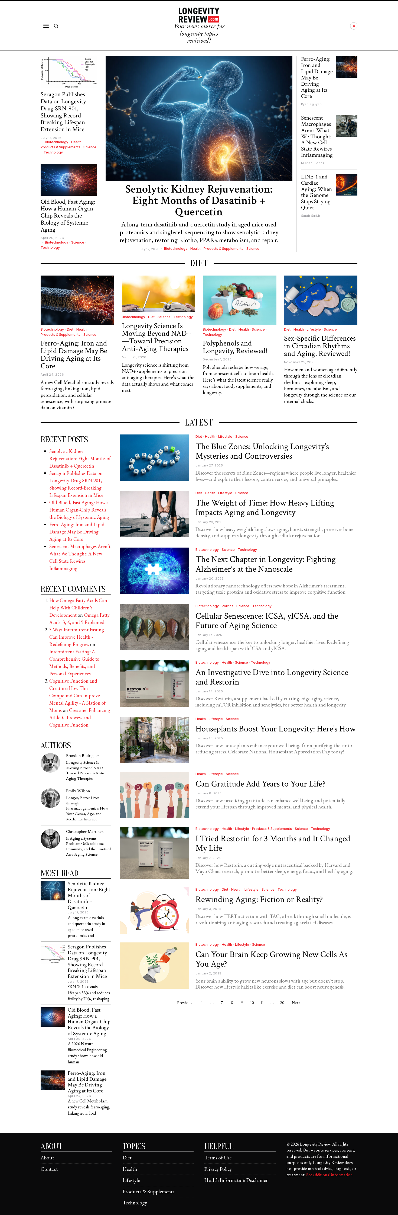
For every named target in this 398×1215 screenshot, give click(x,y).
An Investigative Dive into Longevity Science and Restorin (271, 677)
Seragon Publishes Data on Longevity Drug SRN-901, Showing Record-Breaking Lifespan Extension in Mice (63, 112)
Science (252, 249)
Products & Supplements (223, 249)
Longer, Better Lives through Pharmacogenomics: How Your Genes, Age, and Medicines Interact (87, 808)
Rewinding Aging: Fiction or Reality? (259, 899)
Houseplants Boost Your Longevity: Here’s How (275, 729)
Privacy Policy (218, 1169)
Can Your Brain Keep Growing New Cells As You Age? (271, 959)
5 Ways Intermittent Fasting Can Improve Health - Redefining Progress (76, 636)
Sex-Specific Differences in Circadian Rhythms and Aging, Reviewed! (320, 346)
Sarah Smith (310, 216)
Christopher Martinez (84, 831)
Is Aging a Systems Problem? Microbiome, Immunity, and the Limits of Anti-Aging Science (88, 846)
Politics (227, 606)
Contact (49, 1169)
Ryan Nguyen (311, 104)
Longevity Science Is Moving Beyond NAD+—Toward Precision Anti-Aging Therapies (156, 337)
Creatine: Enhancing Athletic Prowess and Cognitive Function (79, 717)
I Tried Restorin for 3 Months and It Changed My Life (272, 843)
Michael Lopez (313, 163)
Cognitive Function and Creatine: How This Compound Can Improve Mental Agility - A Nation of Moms (77, 695)
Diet (70, 329)
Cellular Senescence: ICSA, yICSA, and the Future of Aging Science (266, 620)
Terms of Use (217, 1157)
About (47, 1157)
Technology (53, 152)
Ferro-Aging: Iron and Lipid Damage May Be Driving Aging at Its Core (317, 77)
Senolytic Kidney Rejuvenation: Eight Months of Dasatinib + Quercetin (198, 201)
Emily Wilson (78, 791)
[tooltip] (353, 26)
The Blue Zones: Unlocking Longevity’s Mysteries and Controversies (262, 451)
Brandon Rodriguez (82, 756)
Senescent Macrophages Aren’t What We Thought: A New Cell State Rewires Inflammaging (317, 136)
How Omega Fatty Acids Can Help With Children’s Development (78, 607)
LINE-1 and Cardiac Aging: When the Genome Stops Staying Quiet (316, 192)
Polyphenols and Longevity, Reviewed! (235, 347)
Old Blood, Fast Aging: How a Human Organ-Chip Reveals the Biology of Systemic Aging (68, 216)
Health (195, 249)
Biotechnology (175, 249)
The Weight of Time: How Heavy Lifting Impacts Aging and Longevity (264, 507)
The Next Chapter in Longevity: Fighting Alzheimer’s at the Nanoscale (265, 564)
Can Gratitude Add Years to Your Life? (260, 784)
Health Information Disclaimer (236, 1180)
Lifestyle (314, 329)
